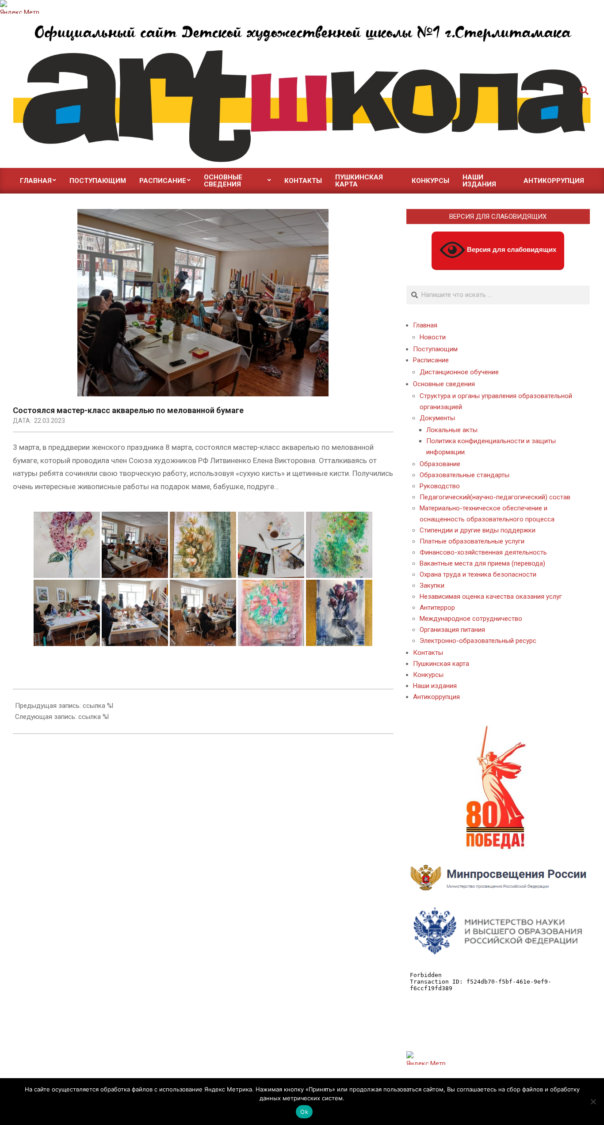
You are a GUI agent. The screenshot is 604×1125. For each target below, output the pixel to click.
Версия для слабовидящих (510, 249)
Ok (304, 1111)
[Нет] (593, 1101)
